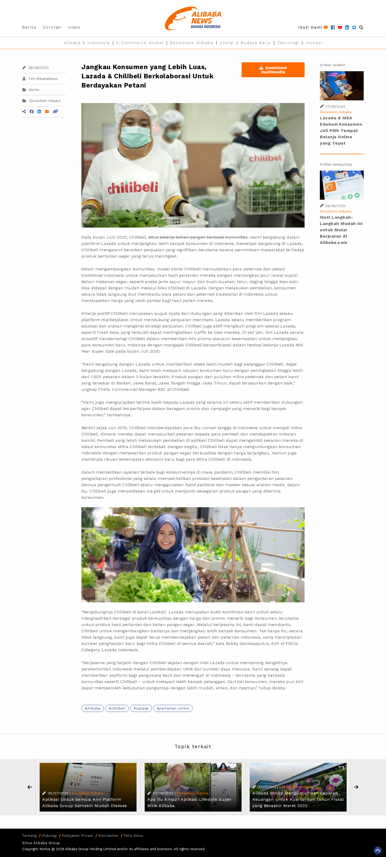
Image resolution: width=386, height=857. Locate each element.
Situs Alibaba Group (41, 843)
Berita (29, 27)
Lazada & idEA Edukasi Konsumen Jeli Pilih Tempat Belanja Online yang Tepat (341, 130)
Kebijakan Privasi (77, 836)
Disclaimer (108, 836)
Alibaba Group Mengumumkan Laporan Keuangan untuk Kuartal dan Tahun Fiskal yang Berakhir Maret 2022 (298, 799)
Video (74, 27)
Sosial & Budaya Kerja (245, 42)
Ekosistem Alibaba (191, 42)
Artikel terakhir (332, 65)
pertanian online (174, 708)
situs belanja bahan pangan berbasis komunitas (197, 237)
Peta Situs (133, 836)
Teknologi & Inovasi (299, 42)
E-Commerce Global (140, 42)
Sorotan (52, 27)
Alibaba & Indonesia (87, 42)
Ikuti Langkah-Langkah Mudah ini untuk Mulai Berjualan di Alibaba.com (341, 230)
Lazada (142, 708)
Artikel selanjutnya (336, 164)
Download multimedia (274, 69)
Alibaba (94, 708)
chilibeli (118, 708)
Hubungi (49, 836)
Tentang (29, 836)
